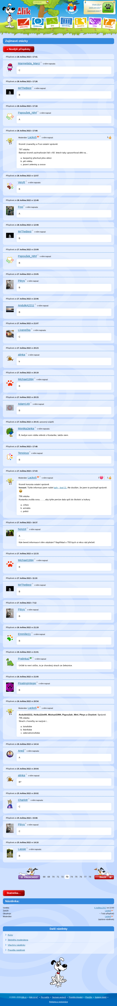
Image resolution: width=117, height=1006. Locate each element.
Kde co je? (33, 997)
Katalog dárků (100, 997)
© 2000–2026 (18, 997)
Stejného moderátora (18, 940)
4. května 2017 (100, 908)
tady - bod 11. (60, 487)
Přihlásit (108, 11)
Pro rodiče (45, 997)
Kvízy (10, 935)
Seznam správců (59, 997)
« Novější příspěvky (18, 49)
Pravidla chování (76, 997)
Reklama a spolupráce (58, 1002)
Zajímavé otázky (16, 41)
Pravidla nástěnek (16, 950)
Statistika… (14, 893)
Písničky (88, 997)
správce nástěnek (106, 919)
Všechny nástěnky (16, 945)
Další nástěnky (58, 928)
